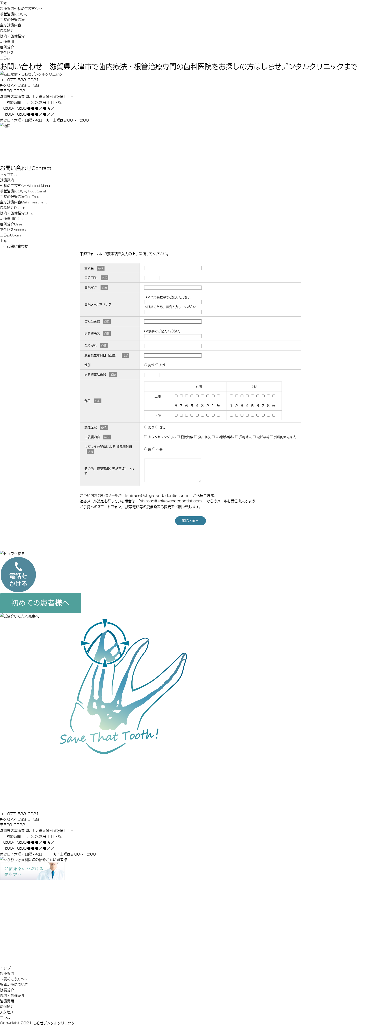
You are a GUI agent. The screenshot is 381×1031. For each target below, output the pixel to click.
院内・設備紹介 (12, 36)
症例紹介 (7, 47)
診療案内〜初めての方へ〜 (21, 8)
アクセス (7, 52)
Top (3, 3)
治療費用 (7, 41)
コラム (5, 58)
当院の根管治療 (12, 19)
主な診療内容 (10, 25)
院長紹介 (7, 30)
